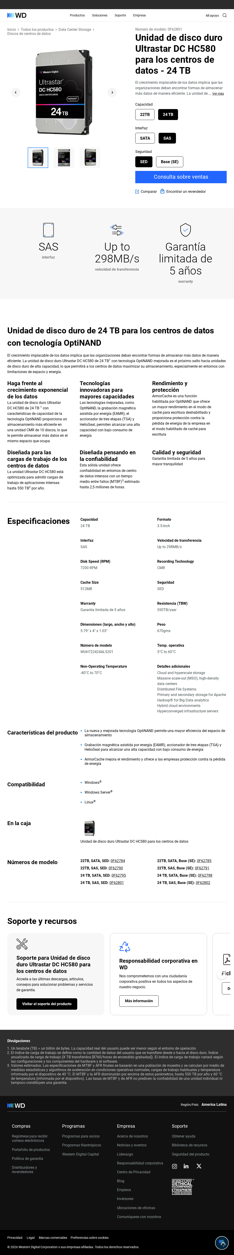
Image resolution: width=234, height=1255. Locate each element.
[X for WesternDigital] (199, 1166)
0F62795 (119, 875)
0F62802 (203, 883)
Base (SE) (169, 161)
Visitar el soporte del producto (47, 1004)
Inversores (125, 1199)
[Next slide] (112, 92)
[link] (146, 191)
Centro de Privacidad (133, 1172)
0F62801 (116, 883)
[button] (38, 157)
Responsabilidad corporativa (140, 1163)
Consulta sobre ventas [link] (181, 177)
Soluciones (99, 15)
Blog (120, 1181)
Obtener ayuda (183, 1136)
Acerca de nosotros (132, 1136)
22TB (145, 114)
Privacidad (14, 1237)
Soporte (120, 15)
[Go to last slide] (16, 92)
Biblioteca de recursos (189, 1145)
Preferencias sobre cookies (90, 1237)
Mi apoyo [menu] (212, 15)
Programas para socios (81, 1136)
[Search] (225, 15)
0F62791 (202, 868)
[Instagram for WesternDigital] (174, 1167)
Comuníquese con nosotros (139, 1217)
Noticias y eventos (131, 1145)
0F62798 (205, 875)
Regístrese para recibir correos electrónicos (30, 1138)
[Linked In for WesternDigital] (186, 1167)
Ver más (218, 93)
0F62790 (116, 868)
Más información (139, 1001)
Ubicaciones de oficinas (136, 1208)
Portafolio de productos (31, 1150)
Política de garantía (27, 1158)
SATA (145, 138)
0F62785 (204, 861)
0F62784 (118, 861)
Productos (77, 15)
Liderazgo (125, 1154)
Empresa (139, 15)
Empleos (124, 1190)
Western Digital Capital (80, 1154)
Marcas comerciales (53, 1237)
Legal (31, 1237)
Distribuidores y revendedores (24, 1169)
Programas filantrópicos (81, 1145)
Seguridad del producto (190, 1154)
